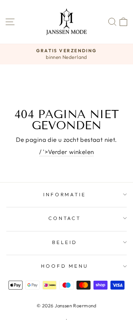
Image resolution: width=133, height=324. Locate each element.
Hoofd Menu (65, 266)
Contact (64, 218)
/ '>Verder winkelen (66, 152)
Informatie (64, 194)
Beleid (64, 242)
